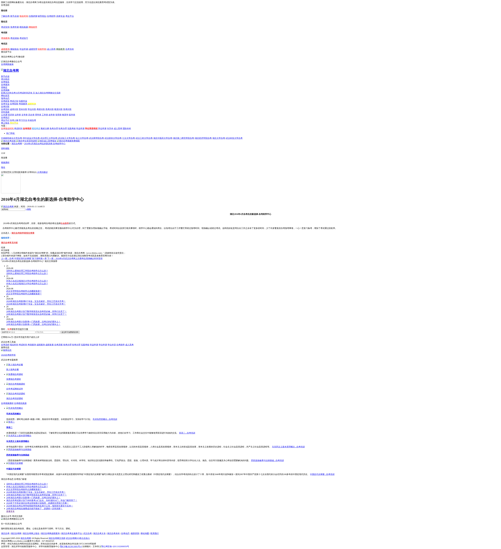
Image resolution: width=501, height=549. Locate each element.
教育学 (65, 115)
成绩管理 (33, 49)
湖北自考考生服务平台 (71, 533)
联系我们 (154, 533)
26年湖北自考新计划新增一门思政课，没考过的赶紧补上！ (33, 498)
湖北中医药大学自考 (162, 138)
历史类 (31, 115)
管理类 (58, 115)
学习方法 (23, 120)
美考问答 (67, 109)
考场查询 (5, 38)
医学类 (72, 115)
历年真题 (5, 112)
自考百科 (5, 109)
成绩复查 (49, 345)
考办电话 (5, 79)
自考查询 (5, 85)
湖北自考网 (16, 144)
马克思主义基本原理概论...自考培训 (288, 447)
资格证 (4, 87)
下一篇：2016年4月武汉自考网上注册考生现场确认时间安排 (75, 258)
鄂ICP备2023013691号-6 (71, 546)
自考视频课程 (7, 403)
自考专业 (5, 104)
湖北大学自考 (218, 138)
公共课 (4, 115)
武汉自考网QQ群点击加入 (78, 538)
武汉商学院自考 (96, 138)
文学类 (24, 115)
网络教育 (60, 49)
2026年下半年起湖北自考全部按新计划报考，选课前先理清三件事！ (37, 503)
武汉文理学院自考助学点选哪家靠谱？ (24, 489)
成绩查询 (5, 49)
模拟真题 (24, 27)
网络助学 (33, 27)
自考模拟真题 (20, 403)
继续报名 (14, 49)
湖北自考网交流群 (57, 538)
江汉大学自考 (128, 138)
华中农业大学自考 (31, 138)
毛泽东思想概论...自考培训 (105, 419)
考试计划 (14, 101)
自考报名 (5, 82)
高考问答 (49, 109)
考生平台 (69, 16)
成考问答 (14, 109)
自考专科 (69, 49)
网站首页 (5, 95)
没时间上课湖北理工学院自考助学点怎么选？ (27, 484)
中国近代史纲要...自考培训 (322, 474)
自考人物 (14, 120)
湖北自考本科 (113, 533)
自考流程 (5, 345)
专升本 (110, 128)
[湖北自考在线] (8, 141)
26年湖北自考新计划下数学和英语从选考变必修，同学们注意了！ (36, 495)
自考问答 (5, 106)
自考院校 (14, 104)
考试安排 (5, 27)
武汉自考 (87, 533)
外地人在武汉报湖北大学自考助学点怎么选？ (27, 487)
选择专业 (60, 16)
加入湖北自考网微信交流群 (48, 93)
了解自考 (5, 16)
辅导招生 (42, 16)
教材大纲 (45, 128)
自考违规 (58, 345)
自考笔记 (5, 117)
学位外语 (112, 345)
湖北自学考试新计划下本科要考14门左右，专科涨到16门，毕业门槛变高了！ (41, 500)
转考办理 (62, 128)
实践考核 (71, 128)
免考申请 (14, 27)
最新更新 (135, 533)
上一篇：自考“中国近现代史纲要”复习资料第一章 (24, 258)
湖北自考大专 (99, 533)
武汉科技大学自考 (234, 138)
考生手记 (5, 120)
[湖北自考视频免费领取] (68, 141)
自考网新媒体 (7, 64)
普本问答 (23, 109)
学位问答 (32, 109)
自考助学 (51, 16)
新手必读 (14, 16)
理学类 (38, 115)
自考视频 (5, 90)
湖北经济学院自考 (203, 138)
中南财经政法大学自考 (11, 138)
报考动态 (5, 98)
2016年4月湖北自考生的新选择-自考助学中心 (44, 144)
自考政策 (5, 101)
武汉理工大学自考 (48, 138)
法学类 (18, 115)
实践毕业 (23, 101)
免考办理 (54, 128)
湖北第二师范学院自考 (183, 138)
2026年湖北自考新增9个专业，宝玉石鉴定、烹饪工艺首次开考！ (36, 492)
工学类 (45, 115)
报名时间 (24, 16)
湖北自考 (5, 533)
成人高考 (51, 49)
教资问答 (58, 109)
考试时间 (18, 128)
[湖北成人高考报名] (47, 141)
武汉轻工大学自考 (66, 138)
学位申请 (102, 128)
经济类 (11, 115)
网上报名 (5, 123)
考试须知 (14, 38)
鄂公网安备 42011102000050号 (115, 546)
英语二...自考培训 (187, 433)
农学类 (52, 115)
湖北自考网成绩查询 (50, 533)
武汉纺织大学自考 (113, 138)
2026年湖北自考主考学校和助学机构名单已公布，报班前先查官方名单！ (39, 506)
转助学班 (42, 49)
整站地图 (145, 533)
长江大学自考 (82, 138)
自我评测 (33, 16)
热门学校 (10, 133)
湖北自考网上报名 (31, 533)
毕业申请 (24, 49)
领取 (28, 209)
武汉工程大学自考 (144, 138)
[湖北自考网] (10, 70)
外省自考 (32, 120)
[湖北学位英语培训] (26, 141)
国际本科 (127, 128)
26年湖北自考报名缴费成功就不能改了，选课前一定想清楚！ (34, 509)
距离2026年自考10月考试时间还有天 (18, 93)
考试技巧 (24, 38)
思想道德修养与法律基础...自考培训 (267, 460)
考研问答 (41, 109)
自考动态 (125, 533)
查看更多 (10, 511)
